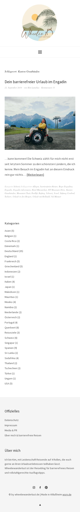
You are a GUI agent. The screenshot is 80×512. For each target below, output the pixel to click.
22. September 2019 (13, 87)
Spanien (9, 348)
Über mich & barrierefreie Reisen (23, 435)
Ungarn (8, 378)
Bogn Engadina (66, 186)
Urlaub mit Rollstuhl (41, 196)
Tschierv (8, 196)
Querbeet (10, 327)
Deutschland (11, 251)
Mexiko (8, 302)
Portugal (9, 322)
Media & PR (11, 430)
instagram (34, 489)
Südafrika (10, 358)
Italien (8, 281)
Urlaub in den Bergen (22, 196)
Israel (8, 276)
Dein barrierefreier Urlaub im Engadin (36, 81)
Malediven (10, 292)
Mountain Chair (23, 193)
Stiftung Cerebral (67, 193)
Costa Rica (10, 241)
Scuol (56, 193)
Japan (8, 287)
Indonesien (11, 271)
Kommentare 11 (48, 87)
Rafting (42, 193)
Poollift (34, 193)
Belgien (9, 236)
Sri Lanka (10, 353)
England (9, 256)
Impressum (11, 425)
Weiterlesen (35, 174)
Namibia (9, 307)
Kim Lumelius (33, 87)
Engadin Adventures (22, 189)
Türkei (8, 373)
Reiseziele (10, 332)
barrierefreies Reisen (49, 186)
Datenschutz (12, 420)
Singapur (10, 343)
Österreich (11, 317)
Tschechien (11, 368)
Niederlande (11, 312)
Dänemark (10, 246)
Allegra (36, 186)
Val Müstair (56, 196)
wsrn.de (67, 494)
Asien (8, 230)
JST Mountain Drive (56, 189)
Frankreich (10, 261)
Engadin (8, 189)
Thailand (9, 363)
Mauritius (10, 297)
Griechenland (12, 266)
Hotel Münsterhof (39, 189)
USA (7, 383)
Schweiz (17, 186)
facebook (40, 489)
